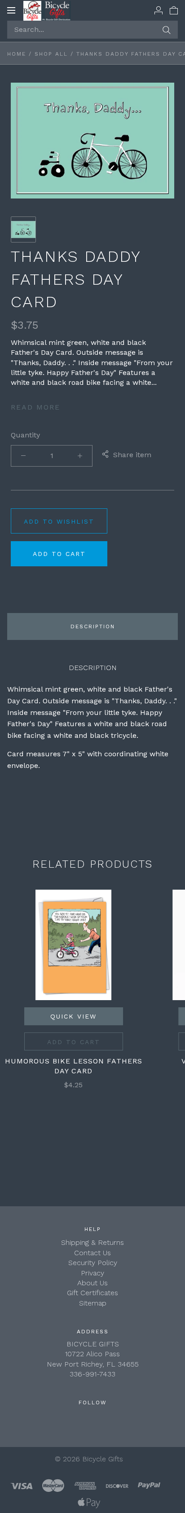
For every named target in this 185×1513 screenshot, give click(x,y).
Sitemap (92, 1303)
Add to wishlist (59, 521)
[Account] (158, 10)
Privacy (92, 1273)
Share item (132, 454)
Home (16, 54)
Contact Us (92, 1252)
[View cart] (174, 10)
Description (92, 626)
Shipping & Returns (92, 1242)
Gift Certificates (92, 1292)
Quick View (73, 1016)
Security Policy (92, 1262)
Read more (35, 407)
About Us (92, 1283)
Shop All (51, 54)
